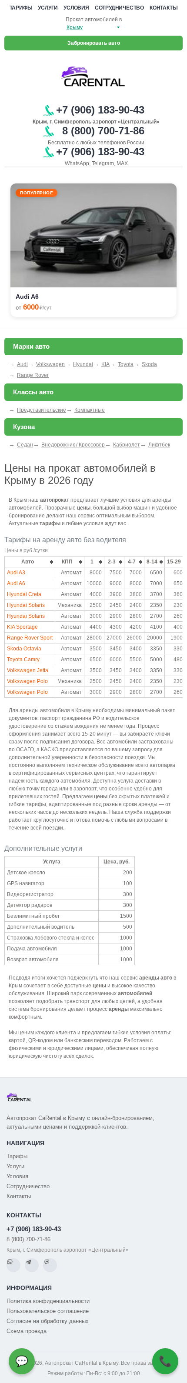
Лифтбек (159, 445)
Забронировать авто (93, 43)
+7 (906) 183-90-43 (34, 1229)
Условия (76, 8)
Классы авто (33, 392)
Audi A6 (16, 583)
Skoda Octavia (24, 649)
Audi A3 (16, 573)
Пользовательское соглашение (48, 1311)
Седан (25, 445)
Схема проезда (27, 1331)
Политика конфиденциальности (48, 1301)
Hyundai (83, 364)
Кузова (24, 426)
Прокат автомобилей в (94, 20)
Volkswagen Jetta (27, 670)
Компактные (89, 410)
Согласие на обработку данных (48, 1321)
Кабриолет (126, 445)
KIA (105, 364)
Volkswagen (50, 364)
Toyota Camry (23, 660)
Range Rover (33, 375)
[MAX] (50, 1265)
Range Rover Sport (30, 638)
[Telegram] (32, 1265)
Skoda (149, 364)
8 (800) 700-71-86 (28, 1239)
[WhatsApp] (13, 1265)
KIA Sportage (22, 627)
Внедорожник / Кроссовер (73, 445)
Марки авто (31, 346)
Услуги (48, 8)
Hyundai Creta (24, 594)
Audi (22, 364)
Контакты (163, 8)
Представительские (41, 410)
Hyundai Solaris (26, 605)
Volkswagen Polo (27, 681)
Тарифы (21, 8)
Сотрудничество (119, 8)
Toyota (126, 364)
